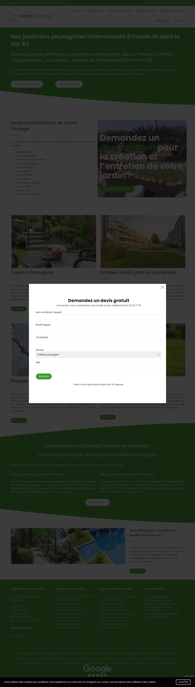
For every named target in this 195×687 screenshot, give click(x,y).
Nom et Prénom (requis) (49, 312)
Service (40, 349)
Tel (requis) (42, 337)
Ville (38, 362)
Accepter (183, 682)
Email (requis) (43, 324)
